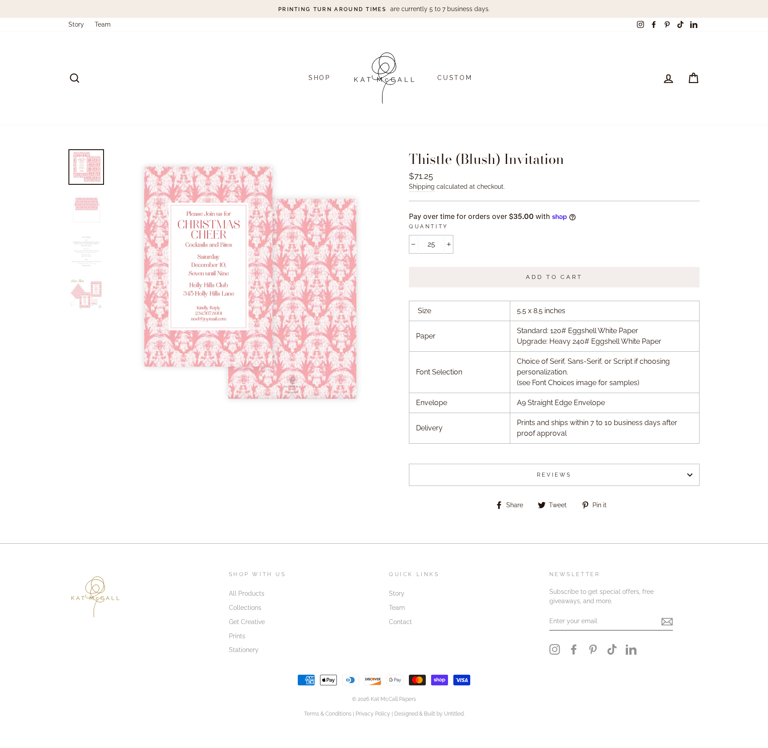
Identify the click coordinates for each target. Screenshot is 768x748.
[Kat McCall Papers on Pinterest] (593, 649)
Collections (245, 607)
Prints (237, 636)
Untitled (454, 714)
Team (103, 24)
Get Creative (247, 621)
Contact (400, 621)
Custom (454, 77)
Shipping (422, 186)
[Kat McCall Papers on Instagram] (554, 649)
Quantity (428, 226)
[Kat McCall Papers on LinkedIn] (631, 649)
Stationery (244, 649)
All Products (246, 593)
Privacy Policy (373, 714)
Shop (319, 77)
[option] (384, 8)
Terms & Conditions (328, 714)
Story (76, 24)
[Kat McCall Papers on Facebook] (573, 649)
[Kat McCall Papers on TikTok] (612, 649)
